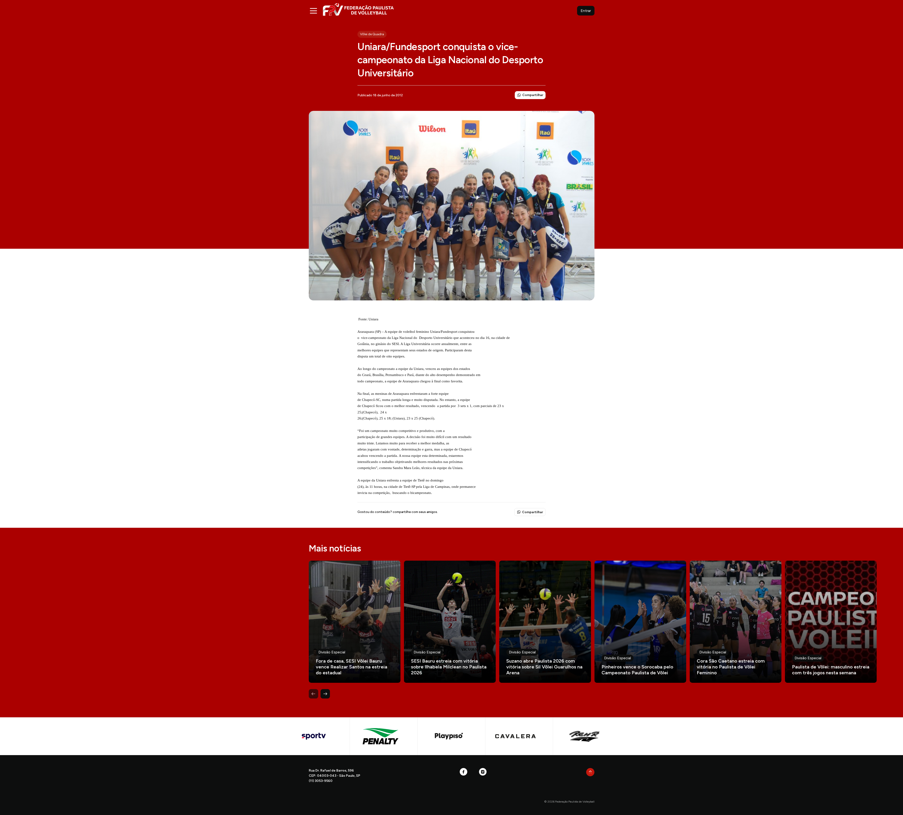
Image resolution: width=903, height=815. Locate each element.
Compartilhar (532, 95)
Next (325, 694)
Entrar (586, 10)
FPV (358, 9)
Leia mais (354, 622)
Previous (313, 694)
